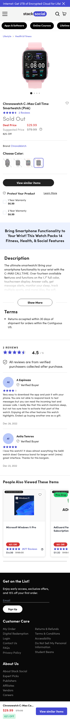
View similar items (28, 183)
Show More (35, 302)
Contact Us (10, 643)
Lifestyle (7, 36)
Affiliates (8, 685)
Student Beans (44, 652)
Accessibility (43, 638)
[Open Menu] (5, 13)
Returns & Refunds (47, 629)
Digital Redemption (15, 633)
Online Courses (42, 25)
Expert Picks (11, 676)
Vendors (8, 690)
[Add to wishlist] (67, 103)
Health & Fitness (23, 36)
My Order (9, 629)
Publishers (9, 680)
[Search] (57, 13)
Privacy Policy (12, 652)
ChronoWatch (18, 146)
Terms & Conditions (47, 633)
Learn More (50, 193)
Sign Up (12, 609)
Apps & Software (14, 25)
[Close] (63, 3)
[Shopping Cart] (64, 14)
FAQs (6, 648)
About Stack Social (15, 671)
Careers (8, 695)
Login (6, 638)
